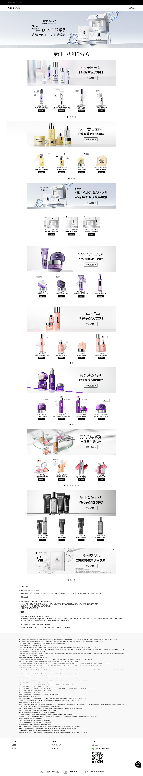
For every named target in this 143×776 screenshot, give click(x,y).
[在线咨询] (138, 764)
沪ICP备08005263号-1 (74, 772)
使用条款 (14, 748)
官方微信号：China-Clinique (102, 748)
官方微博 (97, 745)
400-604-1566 (55, 748)
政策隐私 (14, 745)
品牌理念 (132, 8)
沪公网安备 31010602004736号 (95, 772)
